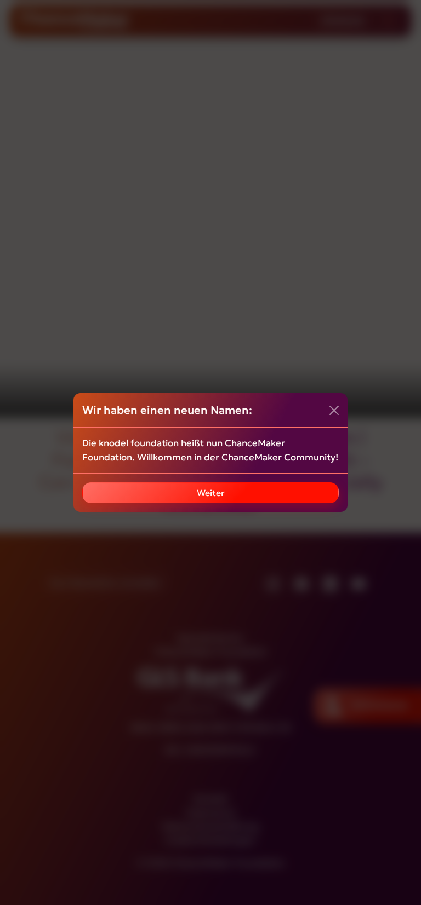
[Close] (334, 410)
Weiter (211, 492)
